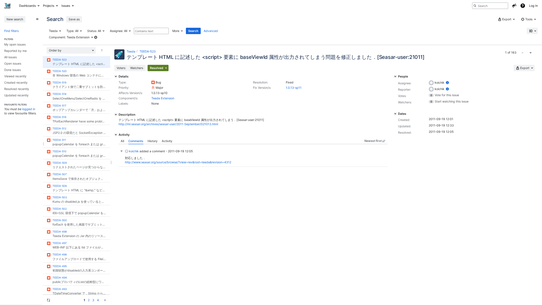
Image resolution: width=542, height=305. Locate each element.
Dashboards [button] (27, 5)
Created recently (16, 82)
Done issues (12, 70)
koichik (134, 151)
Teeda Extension (162, 98)
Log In (533, 5)
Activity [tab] (167, 141)
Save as (74, 19)
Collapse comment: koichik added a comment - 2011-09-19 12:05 (121, 151)
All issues (10, 57)
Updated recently (16, 95)
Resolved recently (16, 89)
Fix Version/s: (262, 87)
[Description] (115, 114)
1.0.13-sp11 (293, 87)
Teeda (131, 51)
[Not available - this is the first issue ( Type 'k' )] (522, 52)
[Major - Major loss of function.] (153, 87)
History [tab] (153, 141)
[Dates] (395, 113)
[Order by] (102, 50)
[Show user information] (447, 82)
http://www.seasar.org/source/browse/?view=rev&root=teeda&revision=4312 (178, 162)
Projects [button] (48, 5)
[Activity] (115, 134)
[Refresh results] (48, 300)
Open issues (12, 63)
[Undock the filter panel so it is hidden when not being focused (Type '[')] (37, 19)
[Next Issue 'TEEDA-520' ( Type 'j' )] (531, 52)
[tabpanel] (253, 155)
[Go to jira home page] (7, 5)
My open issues (15, 44)
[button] (514, 5)
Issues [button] (65, 5)
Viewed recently (15, 76)
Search (193, 31)
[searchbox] (490, 6)
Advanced (211, 31)
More (175, 31)
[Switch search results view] (532, 31)
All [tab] (122, 141)
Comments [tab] (135, 141)
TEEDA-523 (148, 51)
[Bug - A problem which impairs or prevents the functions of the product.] (153, 82)
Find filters (11, 31)
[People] (395, 76)
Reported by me (15, 51)
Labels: (124, 103)
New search (15, 19)
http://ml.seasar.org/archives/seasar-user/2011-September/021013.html (168, 124)
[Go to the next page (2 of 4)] (105, 300)
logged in (28, 109)
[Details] (115, 76)
